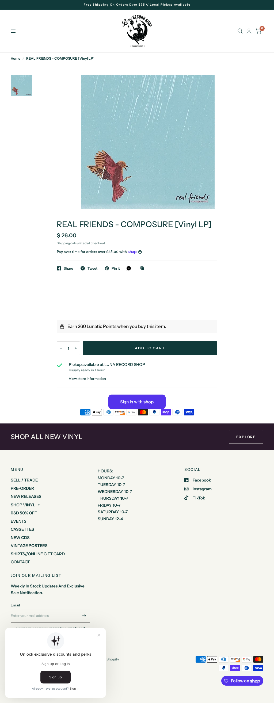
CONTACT (20, 561)
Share (68, 268)
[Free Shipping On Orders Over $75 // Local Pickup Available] (137, 4)
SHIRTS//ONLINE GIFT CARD (38, 553)
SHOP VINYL (23, 504)
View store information (87, 378)
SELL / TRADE (24, 480)
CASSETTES (22, 529)
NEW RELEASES (26, 496)
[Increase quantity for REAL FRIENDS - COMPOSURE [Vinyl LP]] (76, 348)
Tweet (92, 268)
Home (15, 58)
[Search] (240, 31)
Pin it (116, 268)
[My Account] (249, 31)
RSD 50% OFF (24, 512)
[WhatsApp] (130, 268)
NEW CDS (20, 537)
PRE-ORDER (22, 488)
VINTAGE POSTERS (29, 545)
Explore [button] (246, 437)
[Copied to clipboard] (143, 268)
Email (15, 605)
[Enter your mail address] (84, 615)
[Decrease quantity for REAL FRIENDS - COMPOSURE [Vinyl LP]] (61, 348)
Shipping (63, 243)
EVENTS (18, 521)
